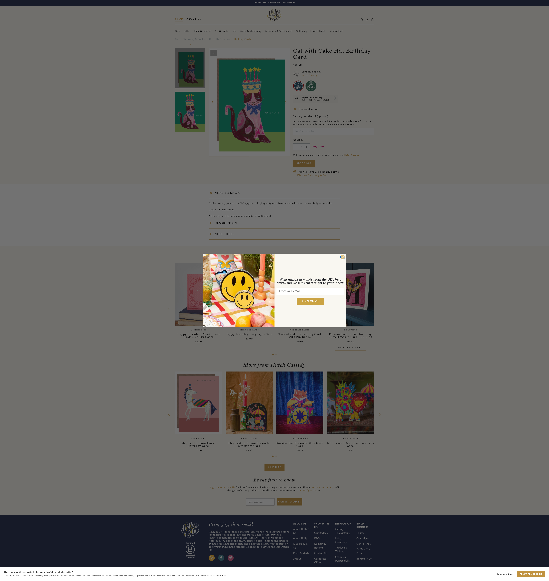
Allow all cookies (531, 574)
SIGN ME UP (310, 301)
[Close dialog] (342, 257)
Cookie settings (505, 574)
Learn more (221, 576)
